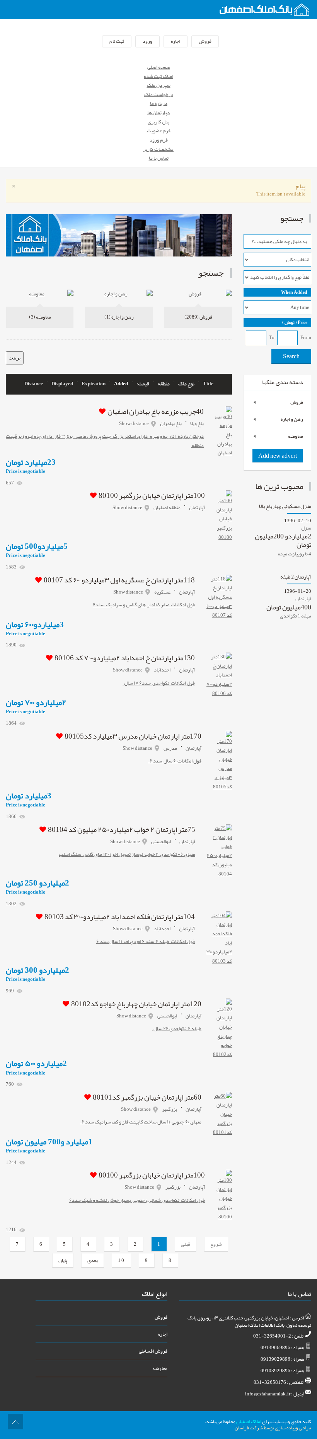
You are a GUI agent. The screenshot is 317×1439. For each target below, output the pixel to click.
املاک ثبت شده (158, 76)
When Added (294, 292)
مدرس (170, 748)
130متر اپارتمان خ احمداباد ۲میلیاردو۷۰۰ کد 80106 (125, 658)
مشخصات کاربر (158, 149)
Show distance (134, 423)
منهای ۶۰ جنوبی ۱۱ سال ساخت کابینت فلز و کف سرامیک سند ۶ (140, 1122)
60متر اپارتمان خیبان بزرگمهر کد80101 (147, 1097)
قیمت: (142, 384)
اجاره (175, 41)
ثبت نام (116, 41)
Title (208, 384)
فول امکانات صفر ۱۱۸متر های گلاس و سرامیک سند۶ (144, 605)
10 (121, 1260)
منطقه (164, 384)
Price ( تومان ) (294, 322)
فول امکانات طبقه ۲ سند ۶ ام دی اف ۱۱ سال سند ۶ (145, 941)
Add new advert (277, 456)
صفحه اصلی (158, 67)
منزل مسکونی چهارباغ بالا (285, 507)
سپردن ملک (158, 85)
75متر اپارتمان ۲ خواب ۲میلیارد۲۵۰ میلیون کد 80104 (121, 829)
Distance (33, 384)
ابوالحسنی (161, 842)
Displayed (62, 384)
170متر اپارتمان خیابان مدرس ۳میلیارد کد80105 (133, 736)
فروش (205, 41)
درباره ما (158, 103)
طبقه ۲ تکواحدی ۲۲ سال (176, 1029)
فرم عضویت (158, 131)
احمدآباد (162, 670)
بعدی (92, 1260)
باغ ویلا (197, 423)
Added (121, 384)
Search (291, 356)
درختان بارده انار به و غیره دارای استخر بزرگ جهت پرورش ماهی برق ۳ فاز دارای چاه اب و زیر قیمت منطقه (105, 440)
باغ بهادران (171, 423)
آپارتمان (197, 508)
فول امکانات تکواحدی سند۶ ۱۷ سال (159, 683)
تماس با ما (159, 158)
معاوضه (40, 317)
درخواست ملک (158, 94)
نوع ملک (186, 384)
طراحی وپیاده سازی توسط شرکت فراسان (273, 1428)
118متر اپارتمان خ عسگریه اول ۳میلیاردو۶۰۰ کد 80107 (119, 580)
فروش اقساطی (153, 1351)
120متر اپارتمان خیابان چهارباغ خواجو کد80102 (136, 1004)
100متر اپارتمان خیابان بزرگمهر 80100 (152, 495)
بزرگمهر (169, 1109)
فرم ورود (159, 140)
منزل (306, 528)
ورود (147, 41)
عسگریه (162, 592)
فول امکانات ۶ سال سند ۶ (174, 761)
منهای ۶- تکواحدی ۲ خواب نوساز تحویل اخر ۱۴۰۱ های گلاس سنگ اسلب (127, 854)
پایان (62, 1260)
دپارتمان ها (158, 113)
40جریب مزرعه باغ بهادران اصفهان (155, 411)
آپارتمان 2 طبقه (295, 578)
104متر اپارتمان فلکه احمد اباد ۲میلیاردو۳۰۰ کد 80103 (119, 916)
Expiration (94, 384)
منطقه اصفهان (167, 508)
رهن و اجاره (119, 317)
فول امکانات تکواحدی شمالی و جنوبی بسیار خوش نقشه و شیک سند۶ (137, 1200)
